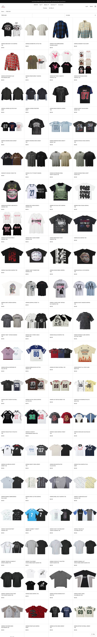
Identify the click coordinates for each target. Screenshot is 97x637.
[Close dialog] (72, 303)
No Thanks (61, 327)
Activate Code (61, 323)
